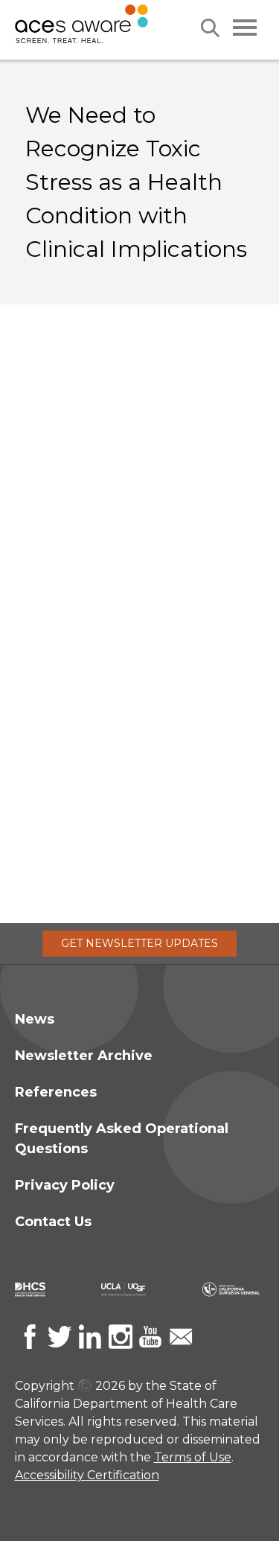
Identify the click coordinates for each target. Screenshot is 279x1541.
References (56, 1092)
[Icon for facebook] (30, 1336)
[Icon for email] (181, 1336)
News (34, 1019)
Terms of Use (192, 1457)
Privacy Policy (65, 1185)
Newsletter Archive (84, 1055)
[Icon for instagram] (120, 1336)
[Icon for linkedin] (90, 1336)
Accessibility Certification (87, 1475)
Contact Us (53, 1221)
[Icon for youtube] (150, 1336)
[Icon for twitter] (59, 1336)
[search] (210, 28)
